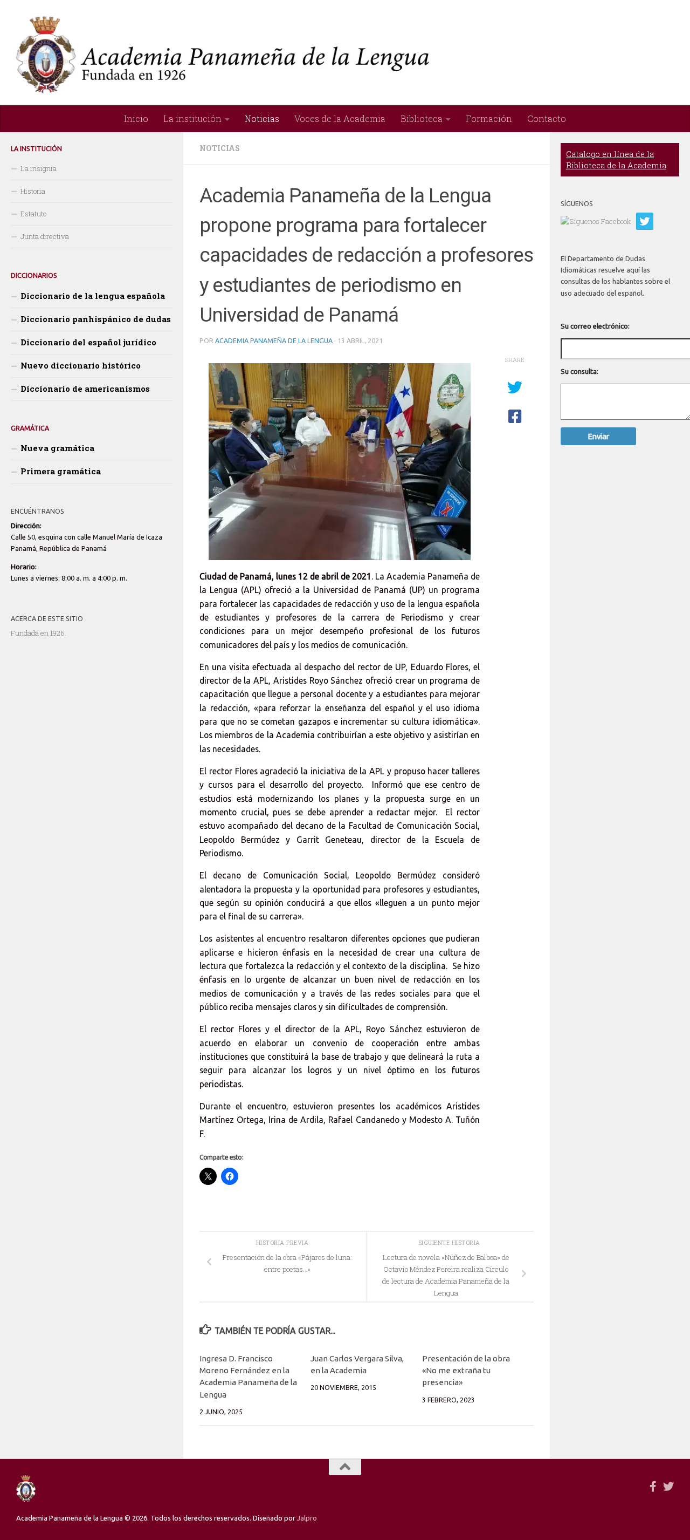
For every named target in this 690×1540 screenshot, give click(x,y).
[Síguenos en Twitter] (668, 1486)
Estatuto (33, 214)
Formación (489, 118)
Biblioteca (422, 118)
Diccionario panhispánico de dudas (95, 319)
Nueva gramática (57, 447)
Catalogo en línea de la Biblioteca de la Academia (616, 159)
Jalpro (307, 1518)
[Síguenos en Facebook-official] (653, 1486)
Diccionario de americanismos (85, 388)
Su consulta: (579, 371)
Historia (32, 191)
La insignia (38, 168)
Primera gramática (60, 471)
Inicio (136, 118)
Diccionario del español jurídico (88, 342)
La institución (192, 118)
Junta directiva (44, 236)
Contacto (546, 118)
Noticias (262, 118)
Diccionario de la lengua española (92, 295)
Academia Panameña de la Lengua (274, 340)
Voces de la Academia (339, 118)
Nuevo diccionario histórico (80, 365)
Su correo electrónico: (595, 326)
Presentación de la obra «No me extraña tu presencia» (466, 1370)
